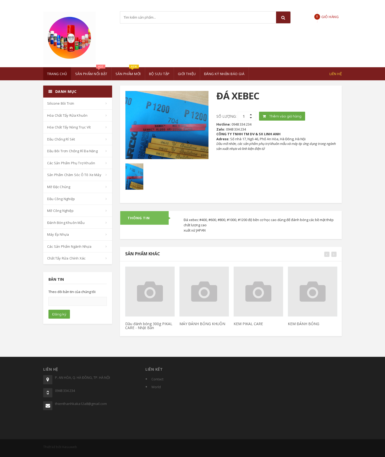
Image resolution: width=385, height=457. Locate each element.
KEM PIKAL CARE (248, 323)
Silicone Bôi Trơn (60, 103)
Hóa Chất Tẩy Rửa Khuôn (67, 115)
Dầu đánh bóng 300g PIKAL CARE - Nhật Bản (148, 325)
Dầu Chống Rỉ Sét (61, 139)
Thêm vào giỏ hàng (284, 116)
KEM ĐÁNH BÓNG (303, 323)
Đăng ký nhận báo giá (224, 73)
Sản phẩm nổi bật (91, 71)
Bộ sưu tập (159, 73)
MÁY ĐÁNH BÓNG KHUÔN (202, 323)
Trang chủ (57, 73)
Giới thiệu (187, 73)
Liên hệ (335, 73)
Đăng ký (59, 314)
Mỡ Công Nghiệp (60, 210)
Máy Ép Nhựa (58, 234)
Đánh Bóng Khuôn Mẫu (66, 222)
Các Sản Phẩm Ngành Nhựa (69, 246)
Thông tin (139, 218)
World (156, 387)
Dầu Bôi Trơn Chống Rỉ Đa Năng (72, 151)
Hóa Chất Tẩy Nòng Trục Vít (69, 127)
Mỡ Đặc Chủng (58, 186)
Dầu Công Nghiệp (61, 198)
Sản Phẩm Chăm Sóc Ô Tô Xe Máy (74, 174)
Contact (157, 379)
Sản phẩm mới (128, 71)
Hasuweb (69, 446)
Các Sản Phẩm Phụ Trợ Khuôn (71, 163)
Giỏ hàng (335, 4)
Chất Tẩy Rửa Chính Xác (66, 258)
